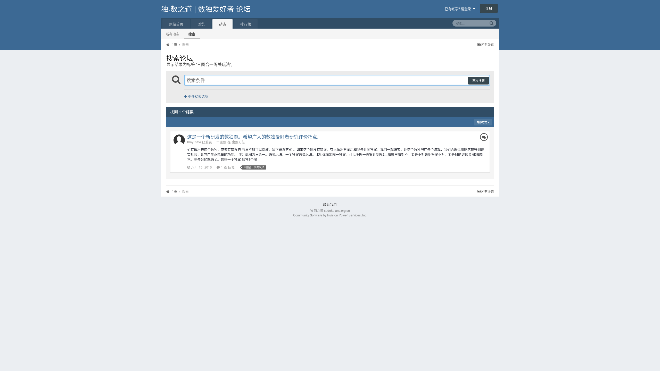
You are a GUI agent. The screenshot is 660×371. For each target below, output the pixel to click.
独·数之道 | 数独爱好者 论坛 (206, 9)
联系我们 (330, 204)
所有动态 (172, 33)
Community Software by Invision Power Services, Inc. (330, 215)
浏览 (201, 24)
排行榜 (245, 24)
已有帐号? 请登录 (459, 8)
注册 (488, 8)
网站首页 (176, 24)
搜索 (191, 33)
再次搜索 (478, 80)
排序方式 (482, 122)
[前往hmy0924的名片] (179, 140)
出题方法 (238, 141)
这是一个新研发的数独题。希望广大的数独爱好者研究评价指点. (252, 136)
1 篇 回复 (227, 167)
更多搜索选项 (197, 96)
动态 (222, 24)
